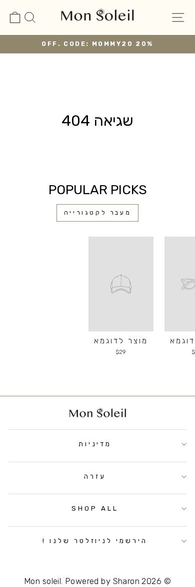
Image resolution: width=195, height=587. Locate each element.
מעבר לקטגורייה (97, 212)
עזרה (95, 476)
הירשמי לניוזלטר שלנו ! (95, 541)
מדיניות (95, 444)
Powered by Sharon (102, 581)
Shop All (95, 508)
